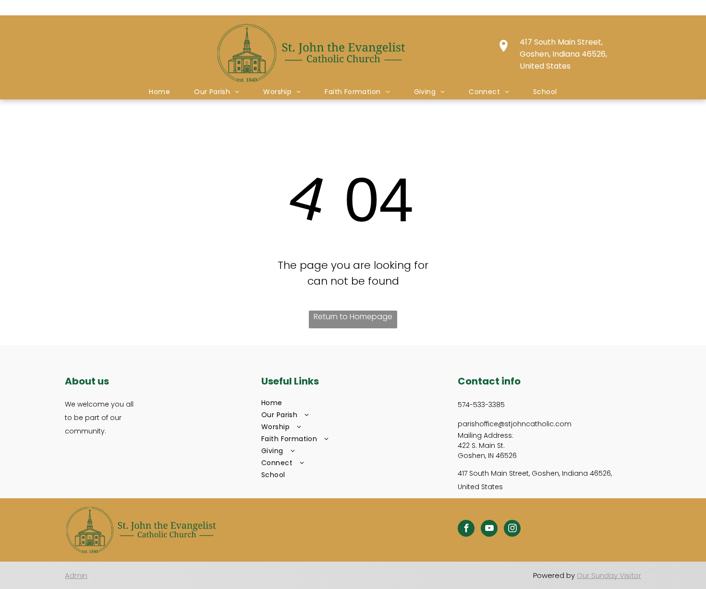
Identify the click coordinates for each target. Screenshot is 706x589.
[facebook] (466, 529)
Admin (76, 575)
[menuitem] (159, 91)
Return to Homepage (353, 316)
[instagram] (512, 529)
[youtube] (489, 529)
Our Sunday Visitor (609, 575)
